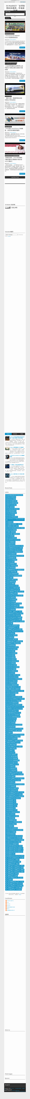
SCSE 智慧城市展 (21, 734)
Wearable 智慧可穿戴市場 (10, 845)
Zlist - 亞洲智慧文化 (9, 863)
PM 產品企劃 (8, 706)
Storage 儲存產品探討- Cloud (11, 802)
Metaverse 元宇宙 (17, 686)
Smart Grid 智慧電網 (9, 764)
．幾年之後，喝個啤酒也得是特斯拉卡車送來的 (13, 99)
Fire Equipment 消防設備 (18, 613)
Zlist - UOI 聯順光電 (9, 889)
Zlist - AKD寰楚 (14, 875)
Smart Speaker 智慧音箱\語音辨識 (11, 790)
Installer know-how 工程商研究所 (11, 635)
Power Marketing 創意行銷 (10, 710)
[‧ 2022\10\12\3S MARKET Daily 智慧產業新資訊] (15, 27)
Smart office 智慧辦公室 (20, 778)
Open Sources (8, 700)
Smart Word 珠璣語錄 (18, 794)
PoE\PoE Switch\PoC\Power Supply (17, 706)
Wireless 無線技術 (19, 845)
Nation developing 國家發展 (13, 692)
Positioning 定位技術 (18, 708)
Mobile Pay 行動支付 (20, 690)
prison (17, 710)
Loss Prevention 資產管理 (10, 655)
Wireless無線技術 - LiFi (19, 849)
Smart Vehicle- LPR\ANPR (19, 792)
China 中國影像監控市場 (19, 569)
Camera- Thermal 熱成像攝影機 (11, 559)
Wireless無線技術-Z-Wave (10, 853)
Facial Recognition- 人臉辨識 (11, 611)
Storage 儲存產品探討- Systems (11, 806)
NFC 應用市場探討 (21, 698)
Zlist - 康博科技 (8, 869)
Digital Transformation (20, 591)
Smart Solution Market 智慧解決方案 (12, 788)
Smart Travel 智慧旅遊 (9, 792)
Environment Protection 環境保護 (11, 607)
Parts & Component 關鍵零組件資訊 (12, 702)
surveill (18, 812)
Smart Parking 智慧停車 (16, 780)
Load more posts (15, 177)
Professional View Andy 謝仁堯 (11, 718)
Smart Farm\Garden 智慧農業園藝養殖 (12, 760)
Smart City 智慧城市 (18, 746)
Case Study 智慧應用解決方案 (11, 563)
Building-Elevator (19, 549)
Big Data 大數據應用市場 (10, 547)
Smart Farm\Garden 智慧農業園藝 (11, 758)
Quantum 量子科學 (18, 724)
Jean (8, 902)
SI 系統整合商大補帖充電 (18, 740)
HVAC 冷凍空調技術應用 (10, 627)
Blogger (20, 894)
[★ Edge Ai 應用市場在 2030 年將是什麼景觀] (7, 477)
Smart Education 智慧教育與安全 (11, 754)
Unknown (8, 905)
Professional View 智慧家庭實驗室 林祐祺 (13, 716)
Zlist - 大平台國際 (21, 857)
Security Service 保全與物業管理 (11, 738)
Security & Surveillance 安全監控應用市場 (13, 736)
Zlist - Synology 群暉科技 (18, 885)
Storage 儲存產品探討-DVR (10, 808)
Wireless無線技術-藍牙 (10, 851)
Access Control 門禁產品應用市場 (11, 516)
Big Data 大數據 (20, 545)
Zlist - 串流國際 (17, 861)
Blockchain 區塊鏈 (9, 549)
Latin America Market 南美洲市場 (11, 649)
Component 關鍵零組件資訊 (10, 581)
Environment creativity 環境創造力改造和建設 (13, 603)
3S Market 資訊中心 (13, 39)
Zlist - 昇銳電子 (8, 865)
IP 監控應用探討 (8, 643)
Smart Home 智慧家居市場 (10, 766)
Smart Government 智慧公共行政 (11, 762)
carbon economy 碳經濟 (10, 561)
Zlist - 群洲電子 (21, 871)
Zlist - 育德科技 (21, 865)
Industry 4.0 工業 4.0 (19, 631)
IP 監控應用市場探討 (18, 641)
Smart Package (8, 780)
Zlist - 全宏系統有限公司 (10, 861)
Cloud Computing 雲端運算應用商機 (12, 573)
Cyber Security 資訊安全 (10, 589)
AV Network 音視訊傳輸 (10, 535)
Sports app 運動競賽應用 (19, 796)
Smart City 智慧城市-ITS (10, 750)
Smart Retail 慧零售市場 (10, 784)
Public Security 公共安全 (10, 724)
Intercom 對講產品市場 (10, 637)
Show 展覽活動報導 (9, 740)
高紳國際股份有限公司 (11, 910)
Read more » (22, 47)
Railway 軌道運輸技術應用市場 (11, 728)
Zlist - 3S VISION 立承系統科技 (11, 857)
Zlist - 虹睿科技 (14, 867)
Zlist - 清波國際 (14, 869)
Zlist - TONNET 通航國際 (17, 887)
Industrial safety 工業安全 (10, 631)
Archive (21, 433)
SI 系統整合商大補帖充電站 (10, 742)
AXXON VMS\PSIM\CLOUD (10, 539)
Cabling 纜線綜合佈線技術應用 (11, 555)
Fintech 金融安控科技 (9, 613)
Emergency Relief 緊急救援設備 (11, 599)
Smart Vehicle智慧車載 (8, 96)
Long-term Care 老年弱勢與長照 (11, 653)
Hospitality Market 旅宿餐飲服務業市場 (12, 625)
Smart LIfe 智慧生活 (9, 772)
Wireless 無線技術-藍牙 (10, 847)
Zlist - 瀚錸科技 (8, 875)
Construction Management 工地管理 (12, 585)
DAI (16, 589)
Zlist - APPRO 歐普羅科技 (10, 877)
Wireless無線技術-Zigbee (10, 855)
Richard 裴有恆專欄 (9, 730)
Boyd (14, 549)
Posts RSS (17, 1091)
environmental (20, 607)
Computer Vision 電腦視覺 (10, 583)
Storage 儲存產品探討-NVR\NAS (11, 810)
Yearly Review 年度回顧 (20, 855)
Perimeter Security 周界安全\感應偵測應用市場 (14, 704)
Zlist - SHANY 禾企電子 (18, 883)
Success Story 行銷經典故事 (11, 812)
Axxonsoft (18, 539)
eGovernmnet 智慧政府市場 (10, 597)
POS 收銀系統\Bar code (10, 708)
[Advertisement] (14, 219)
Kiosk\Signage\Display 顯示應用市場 (12, 647)
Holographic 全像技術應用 (19, 621)
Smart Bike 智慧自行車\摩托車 (11, 744)
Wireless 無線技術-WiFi (10, 849)
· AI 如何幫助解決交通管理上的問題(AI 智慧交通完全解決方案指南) (14, 67)
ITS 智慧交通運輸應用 (16, 643)
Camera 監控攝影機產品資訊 (11, 557)
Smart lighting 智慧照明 (18, 772)
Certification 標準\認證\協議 (10, 567)
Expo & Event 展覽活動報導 (10, 609)
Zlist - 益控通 (21, 867)
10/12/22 (7, 18)
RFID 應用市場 (20, 728)
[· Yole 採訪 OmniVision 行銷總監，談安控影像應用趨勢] (15, 119)
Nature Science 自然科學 (10, 696)
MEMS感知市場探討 (9, 686)
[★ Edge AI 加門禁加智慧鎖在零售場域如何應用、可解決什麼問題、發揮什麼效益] (7, 440)
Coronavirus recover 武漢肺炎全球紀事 (12, 587)
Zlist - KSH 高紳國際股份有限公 (11, 881)
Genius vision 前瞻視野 (17, 619)
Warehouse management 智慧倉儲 (15, 841)
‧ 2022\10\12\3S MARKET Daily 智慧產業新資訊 (12, 36)
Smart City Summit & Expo (10, 752)
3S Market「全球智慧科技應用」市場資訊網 (15, 8)
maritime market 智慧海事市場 (11, 659)
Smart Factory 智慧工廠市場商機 (11, 756)
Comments (15, 433)
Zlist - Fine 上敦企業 (19, 877)
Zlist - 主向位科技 (9, 859)
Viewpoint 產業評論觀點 (8, 126)
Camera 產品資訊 (20, 555)
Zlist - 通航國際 (21, 869)
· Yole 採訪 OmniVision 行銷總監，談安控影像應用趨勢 (14, 129)
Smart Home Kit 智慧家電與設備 (11, 770)
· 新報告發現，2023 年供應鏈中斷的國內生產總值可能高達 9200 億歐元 (13, 159)
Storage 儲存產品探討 (16, 798)
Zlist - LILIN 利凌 (20, 881)
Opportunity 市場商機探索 (16, 700)
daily (18, 589)
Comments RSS (22, 1091)
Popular (8, 433)
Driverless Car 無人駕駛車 (18, 595)
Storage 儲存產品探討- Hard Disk (11, 804)
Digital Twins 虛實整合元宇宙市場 (11, 593)
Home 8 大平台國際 (9, 623)
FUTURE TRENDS (9, 619)
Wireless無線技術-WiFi (19, 851)
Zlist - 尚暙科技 (16, 863)
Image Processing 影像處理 (17, 629)
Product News (18, 712)
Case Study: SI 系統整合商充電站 (11, 565)
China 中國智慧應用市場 (10, 569)
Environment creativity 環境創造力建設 (12, 605)
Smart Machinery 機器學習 (10, 776)
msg (6, 692)
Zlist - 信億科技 (8, 867)
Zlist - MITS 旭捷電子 (9, 883)
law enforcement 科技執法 (10, 651)
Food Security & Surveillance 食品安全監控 (13, 615)
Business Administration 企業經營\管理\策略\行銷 (12, 155)
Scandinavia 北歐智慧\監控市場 (11, 734)
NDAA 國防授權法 (19, 696)
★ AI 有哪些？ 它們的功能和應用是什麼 (16, 464)
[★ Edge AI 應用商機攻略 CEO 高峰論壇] (7, 450)
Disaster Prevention (9, 595)
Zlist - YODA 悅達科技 (17, 889)
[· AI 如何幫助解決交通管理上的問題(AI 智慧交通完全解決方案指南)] (15, 56)
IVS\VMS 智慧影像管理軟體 (10, 645)
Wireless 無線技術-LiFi (19, 847)
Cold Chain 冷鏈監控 (9, 577)
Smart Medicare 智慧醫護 (10, 778)
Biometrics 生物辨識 (18, 547)
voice (7, 841)
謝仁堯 (8, 908)
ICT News (17, 627)
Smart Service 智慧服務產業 (10, 786)
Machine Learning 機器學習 (10, 657)
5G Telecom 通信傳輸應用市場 (11, 512)
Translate (9, 236)
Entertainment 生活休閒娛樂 (10, 601)
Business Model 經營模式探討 (11, 553)
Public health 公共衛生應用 (10, 722)
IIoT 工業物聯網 (8, 629)
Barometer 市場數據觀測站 (10, 541)
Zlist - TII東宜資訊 (9, 887)
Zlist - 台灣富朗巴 (16, 859)
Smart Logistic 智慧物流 (10, 774)
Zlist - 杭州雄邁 (14, 865)
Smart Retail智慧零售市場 (19, 784)
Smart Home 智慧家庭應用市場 (11, 768)
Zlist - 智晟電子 (8, 871)
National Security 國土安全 (10, 694)
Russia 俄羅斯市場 (9, 732)
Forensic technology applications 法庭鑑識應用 (14, 617)
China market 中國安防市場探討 (11, 571)
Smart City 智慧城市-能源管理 (11, 748)
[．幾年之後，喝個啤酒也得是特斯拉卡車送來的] (15, 89)
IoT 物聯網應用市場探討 (10, 641)
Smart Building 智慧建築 (10, 746)
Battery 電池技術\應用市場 (10, 543)
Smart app (18, 742)
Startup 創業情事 (9, 798)
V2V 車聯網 (8, 837)
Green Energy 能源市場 (10, 621)
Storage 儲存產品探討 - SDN (11, 800)
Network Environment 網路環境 (11, 698)
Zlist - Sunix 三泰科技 (9, 885)
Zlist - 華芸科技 (14, 871)
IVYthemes (13, 1090)
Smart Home (16, 764)
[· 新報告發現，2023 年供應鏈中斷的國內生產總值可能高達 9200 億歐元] (15, 148)
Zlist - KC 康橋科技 (9, 879)
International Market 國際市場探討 (11, 639)
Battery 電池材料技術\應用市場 (11, 545)
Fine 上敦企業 (19, 611)
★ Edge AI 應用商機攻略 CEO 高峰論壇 (17, 447)
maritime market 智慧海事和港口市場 (12, 661)
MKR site (17, 1090)
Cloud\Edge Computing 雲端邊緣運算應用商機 (13, 575)
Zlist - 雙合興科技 (9, 873)
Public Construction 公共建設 (11, 720)
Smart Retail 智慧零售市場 (10, 782)
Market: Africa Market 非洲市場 (11, 665)
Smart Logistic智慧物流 (19, 774)
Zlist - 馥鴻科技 (15, 873)
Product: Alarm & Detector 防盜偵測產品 (12, 714)
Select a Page (7, 11)
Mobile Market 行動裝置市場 (10, 690)
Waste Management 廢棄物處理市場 (12, 843)
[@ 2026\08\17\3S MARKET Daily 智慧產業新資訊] (7, 458)
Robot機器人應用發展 (17, 730)
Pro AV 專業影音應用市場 (10, 712)
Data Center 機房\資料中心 (10, 591)
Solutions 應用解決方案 (10, 796)
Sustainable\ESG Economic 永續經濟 (12, 816)
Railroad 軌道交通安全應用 (10, 726)
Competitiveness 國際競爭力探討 (11, 579)
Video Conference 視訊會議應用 (16, 837)
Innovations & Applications (10, 633)
